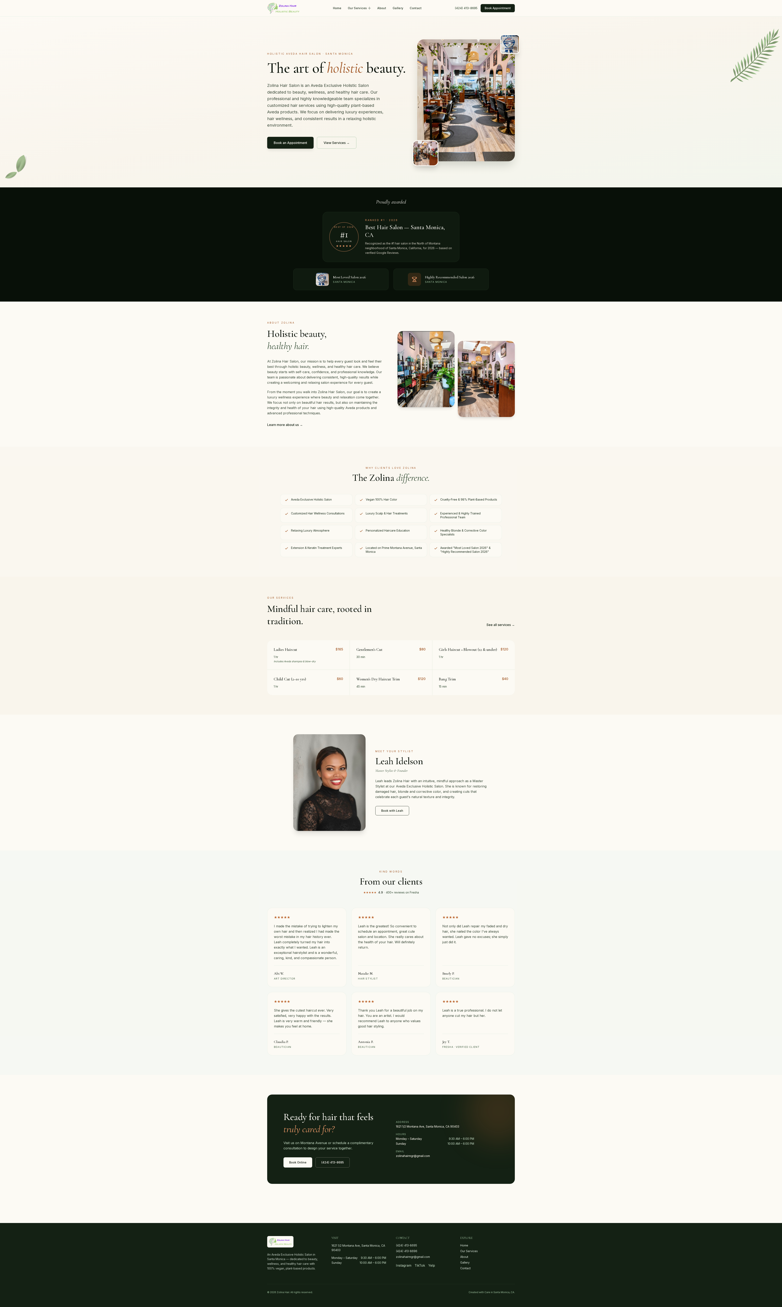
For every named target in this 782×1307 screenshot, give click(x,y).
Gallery (398, 8)
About (381, 8)
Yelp (431, 1265)
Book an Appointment (290, 143)
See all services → (501, 625)
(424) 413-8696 (406, 1251)
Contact (415, 8)
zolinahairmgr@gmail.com (413, 1156)
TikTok (420, 1265)
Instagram (403, 1265)
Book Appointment (498, 8)
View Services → (337, 143)
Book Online (297, 1162)
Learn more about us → (285, 425)
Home (337, 8)
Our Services (357, 8)
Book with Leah (392, 810)
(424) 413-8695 (466, 8)
